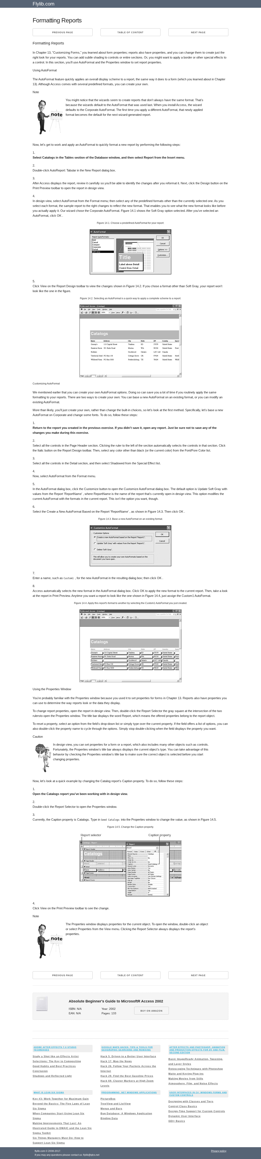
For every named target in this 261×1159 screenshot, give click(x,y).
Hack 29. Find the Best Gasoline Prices (127, 1076)
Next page (198, 32)
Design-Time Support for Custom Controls (196, 1111)
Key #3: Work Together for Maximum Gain (61, 1098)
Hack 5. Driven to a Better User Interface (128, 1056)
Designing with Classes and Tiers (190, 1101)
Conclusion (40, 1071)
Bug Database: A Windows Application (126, 1113)
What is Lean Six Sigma (49, 1092)
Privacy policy (218, 1151)
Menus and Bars (111, 1108)
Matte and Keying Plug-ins (186, 1073)
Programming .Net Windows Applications (129, 1092)
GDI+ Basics (176, 1121)
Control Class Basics (182, 1106)
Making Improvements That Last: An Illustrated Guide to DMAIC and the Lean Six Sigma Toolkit (62, 1128)
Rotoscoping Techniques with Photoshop (195, 1068)
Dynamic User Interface (184, 1116)
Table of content (130, 32)
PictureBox (108, 1098)
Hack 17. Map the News (116, 1061)
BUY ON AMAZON (151, 1011)
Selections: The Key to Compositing (57, 1061)
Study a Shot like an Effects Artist (56, 1056)
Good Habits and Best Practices (54, 1066)
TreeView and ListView (116, 1103)
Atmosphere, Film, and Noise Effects (193, 1083)
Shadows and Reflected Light (52, 1076)
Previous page (62, 32)
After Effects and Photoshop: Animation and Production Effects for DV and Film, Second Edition (197, 1050)
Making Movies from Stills (185, 1078)
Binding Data (109, 1118)
